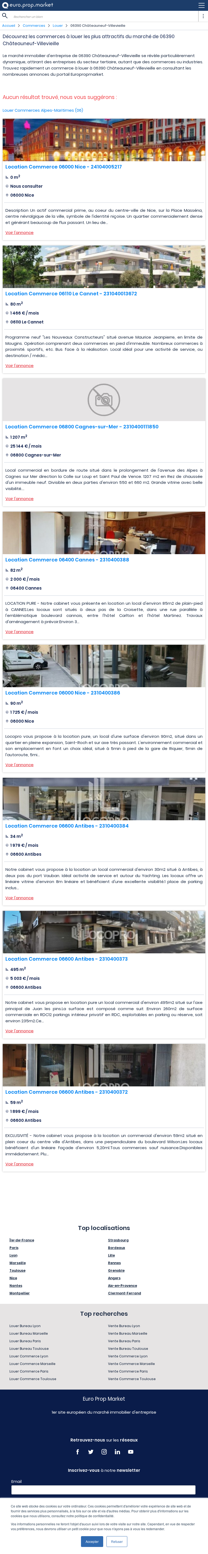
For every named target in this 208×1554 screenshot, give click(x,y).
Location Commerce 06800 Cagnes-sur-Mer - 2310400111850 (81, 426)
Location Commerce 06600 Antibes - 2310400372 (66, 1092)
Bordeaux (116, 1247)
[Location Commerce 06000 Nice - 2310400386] (104, 666)
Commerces (34, 25)
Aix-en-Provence (122, 1285)
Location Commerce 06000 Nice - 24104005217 (63, 166)
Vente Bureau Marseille (127, 1333)
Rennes (114, 1263)
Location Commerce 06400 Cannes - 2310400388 (67, 559)
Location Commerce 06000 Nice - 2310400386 (62, 692)
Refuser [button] (117, 1541)
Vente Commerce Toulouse (132, 1379)
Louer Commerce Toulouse (32, 1379)
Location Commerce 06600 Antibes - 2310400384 (67, 825)
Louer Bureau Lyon (25, 1326)
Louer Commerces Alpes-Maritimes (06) (43, 110)
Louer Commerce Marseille (32, 1363)
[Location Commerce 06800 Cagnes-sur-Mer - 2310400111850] (104, 400)
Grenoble (116, 1270)
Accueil (8, 25)
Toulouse (17, 1270)
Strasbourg (118, 1240)
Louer (58, 25)
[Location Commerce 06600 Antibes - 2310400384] (104, 799)
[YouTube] (131, 1452)
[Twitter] (91, 1452)
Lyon (13, 1255)
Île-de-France (21, 1240)
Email (16, 1481)
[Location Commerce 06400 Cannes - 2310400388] (104, 533)
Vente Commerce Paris (128, 1371)
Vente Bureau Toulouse (128, 1348)
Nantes (15, 1285)
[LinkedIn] (117, 1452)
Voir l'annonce (19, 232)
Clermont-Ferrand (124, 1293)
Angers (114, 1278)
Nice (13, 1278)
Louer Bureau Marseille (28, 1333)
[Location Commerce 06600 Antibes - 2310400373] (104, 932)
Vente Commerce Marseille (131, 1363)
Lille (111, 1255)
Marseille (17, 1263)
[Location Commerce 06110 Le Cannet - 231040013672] (104, 267)
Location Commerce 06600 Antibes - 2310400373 (66, 958)
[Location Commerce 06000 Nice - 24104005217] (104, 140)
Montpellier (19, 1293)
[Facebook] (78, 1452)
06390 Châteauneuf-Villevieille (97, 25)
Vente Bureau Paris (124, 1341)
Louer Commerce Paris (28, 1371)
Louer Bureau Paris (25, 1341)
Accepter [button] (92, 1541)
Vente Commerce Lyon (128, 1356)
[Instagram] (104, 1452)
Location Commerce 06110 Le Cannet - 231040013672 (71, 293)
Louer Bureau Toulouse (29, 1348)
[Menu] (104, 5)
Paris (13, 1247)
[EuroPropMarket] (27, 5)
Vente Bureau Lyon (124, 1326)
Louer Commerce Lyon (28, 1356)
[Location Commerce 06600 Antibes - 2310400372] (104, 1065)
